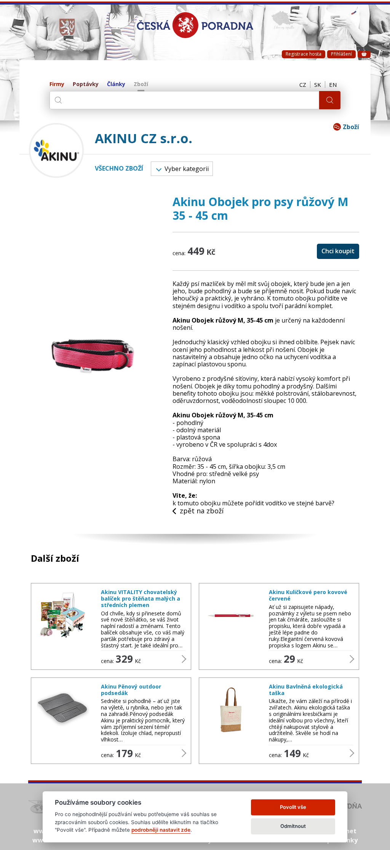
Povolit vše (293, 807)
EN (333, 84)
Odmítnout (293, 826)
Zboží (141, 84)
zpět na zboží (202, 511)
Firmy (57, 84)
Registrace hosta (303, 54)
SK (317, 84)
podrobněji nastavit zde (160, 830)
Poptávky (86, 84)
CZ (302, 84)
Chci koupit (338, 251)
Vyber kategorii (187, 169)
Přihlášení (341, 54)
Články (116, 84)
